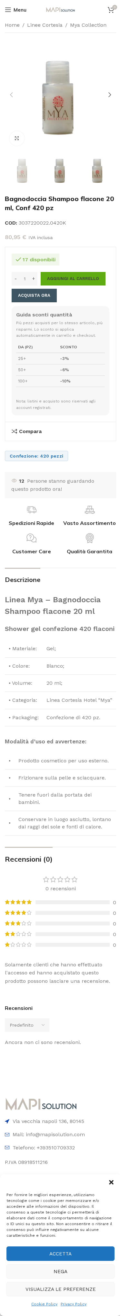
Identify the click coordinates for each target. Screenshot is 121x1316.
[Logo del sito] (61, 9)
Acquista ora (34, 295)
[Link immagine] (41, 1104)
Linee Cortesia (45, 25)
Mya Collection (88, 25)
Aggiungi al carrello (73, 278)
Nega (60, 1271)
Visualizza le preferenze (60, 1289)
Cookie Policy (44, 1304)
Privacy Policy (73, 1304)
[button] (111, 1182)
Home (12, 25)
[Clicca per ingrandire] (17, 138)
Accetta (60, 1254)
